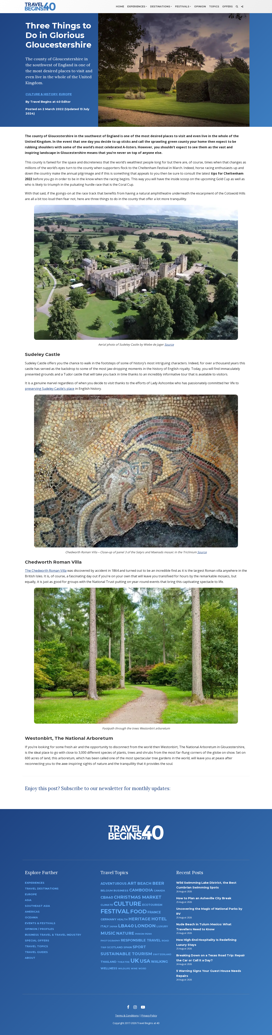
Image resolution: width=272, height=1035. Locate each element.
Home (120, 6)
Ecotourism (152, 904)
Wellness (109, 968)
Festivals (182, 6)
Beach (144, 883)
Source (169, 344)
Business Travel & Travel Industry (53, 934)
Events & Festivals (40, 923)
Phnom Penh (143, 933)
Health (122, 919)
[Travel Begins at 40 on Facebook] (128, 1007)
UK (134, 960)
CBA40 (107, 897)
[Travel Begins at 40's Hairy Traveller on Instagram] (135, 1007)
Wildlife (124, 968)
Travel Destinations (42, 888)
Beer (158, 883)
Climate (107, 904)
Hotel (159, 918)
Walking (159, 962)
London (145, 925)
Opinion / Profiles (39, 928)
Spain (127, 947)
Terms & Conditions (127, 1015)
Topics (214, 6)
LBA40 (126, 925)
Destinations (160, 6)
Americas (32, 911)
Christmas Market (137, 897)
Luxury (162, 926)
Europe (65, 94)
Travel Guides (36, 952)
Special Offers (37, 940)
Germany (108, 919)
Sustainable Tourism (126, 953)
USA (145, 961)
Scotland (115, 947)
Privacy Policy (149, 1015)
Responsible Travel (141, 940)
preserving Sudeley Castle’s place (49, 388)
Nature (125, 933)
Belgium (107, 890)
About (30, 957)
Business (120, 890)
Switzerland (162, 954)
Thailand (108, 962)
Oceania (31, 917)
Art (131, 883)
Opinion (200, 6)
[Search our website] (237, 6)
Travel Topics (36, 946)
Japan (113, 926)
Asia (28, 900)
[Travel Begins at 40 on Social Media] (242, 6)
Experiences (136, 6)
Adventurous (114, 883)
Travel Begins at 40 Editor (50, 102)
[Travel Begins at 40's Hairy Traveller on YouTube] (143, 1007)
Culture (127, 903)
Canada (159, 890)
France (154, 912)
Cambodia (141, 890)
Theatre (123, 962)
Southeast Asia (37, 905)
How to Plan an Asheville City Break (203, 898)
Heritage (139, 918)
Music (108, 933)
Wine (134, 968)
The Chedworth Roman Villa (46, 570)
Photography (110, 940)
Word (142, 968)
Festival (115, 911)
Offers (227, 6)
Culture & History (41, 94)
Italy (105, 926)
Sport (139, 947)
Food (138, 911)
